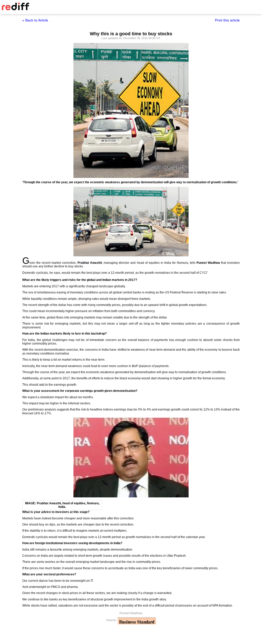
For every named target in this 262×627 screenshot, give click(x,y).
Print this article (227, 20)
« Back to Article (35, 20)
